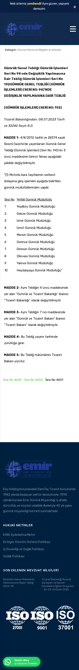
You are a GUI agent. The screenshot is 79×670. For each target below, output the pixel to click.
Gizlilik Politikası (13, 556)
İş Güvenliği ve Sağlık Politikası (23, 549)
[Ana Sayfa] (24, 29)
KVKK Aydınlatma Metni (19, 535)
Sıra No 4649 (12, 380)
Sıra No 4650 (33, 380)
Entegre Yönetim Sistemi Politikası (26, 542)
